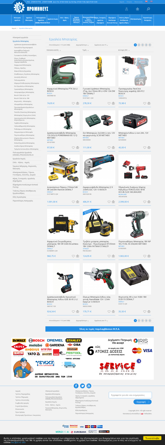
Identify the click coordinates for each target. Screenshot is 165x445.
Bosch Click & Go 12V (21, 95)
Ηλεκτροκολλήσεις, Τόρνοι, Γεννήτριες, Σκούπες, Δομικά (88, 19)
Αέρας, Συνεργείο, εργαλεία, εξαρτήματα (100, 20)
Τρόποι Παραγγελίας (22, 394)
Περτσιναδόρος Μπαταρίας (24, 135)
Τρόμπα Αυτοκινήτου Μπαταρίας (26, 149)
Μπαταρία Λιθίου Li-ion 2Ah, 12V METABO (133, 134)
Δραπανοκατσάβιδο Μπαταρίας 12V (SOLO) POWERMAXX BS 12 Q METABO (62, 135)
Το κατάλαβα (152, 438)
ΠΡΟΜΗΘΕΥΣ (30, 7)
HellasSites (148, 414)
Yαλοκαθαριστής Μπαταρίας (24, 126)
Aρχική (122, 2)
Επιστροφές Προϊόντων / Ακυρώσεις (28, 415)
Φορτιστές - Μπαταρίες (22, 101)
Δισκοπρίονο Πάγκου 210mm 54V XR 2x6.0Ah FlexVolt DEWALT (62, 188)
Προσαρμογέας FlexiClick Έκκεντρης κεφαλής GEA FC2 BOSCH (131, 91)
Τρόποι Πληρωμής (21, 397)
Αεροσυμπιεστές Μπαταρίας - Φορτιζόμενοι (25, 119)
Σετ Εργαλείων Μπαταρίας (24, 86)
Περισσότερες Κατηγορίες (147, 19)
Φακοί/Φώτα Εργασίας (22, 71)
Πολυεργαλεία (19, 80)
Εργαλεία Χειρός (53, 19)
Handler (148, 9)
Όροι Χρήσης (20, 412)
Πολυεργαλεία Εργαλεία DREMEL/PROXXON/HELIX (41, 20)
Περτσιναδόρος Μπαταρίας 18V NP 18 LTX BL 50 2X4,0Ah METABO (134, 242)
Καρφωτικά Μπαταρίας (22, 65)
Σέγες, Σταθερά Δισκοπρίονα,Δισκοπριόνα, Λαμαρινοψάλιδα (24, 60)
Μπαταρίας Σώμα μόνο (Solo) (25, 115)
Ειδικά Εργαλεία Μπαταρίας (24, 143)
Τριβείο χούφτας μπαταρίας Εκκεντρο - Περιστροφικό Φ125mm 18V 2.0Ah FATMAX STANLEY (99, 244)
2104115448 (47, 2)
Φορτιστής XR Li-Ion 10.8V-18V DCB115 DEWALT (132, 298)
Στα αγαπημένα (73, 103)
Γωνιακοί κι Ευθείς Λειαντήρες (25, 55)
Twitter (82, 385)
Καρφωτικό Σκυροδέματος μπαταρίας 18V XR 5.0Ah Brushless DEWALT (62, 244)
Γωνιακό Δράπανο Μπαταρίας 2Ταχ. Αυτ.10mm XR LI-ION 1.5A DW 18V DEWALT (99, 91)
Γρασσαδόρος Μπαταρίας (23, 89)
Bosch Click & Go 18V (21, 98)
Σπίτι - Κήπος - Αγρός (64, 19)
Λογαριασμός (126, 9)
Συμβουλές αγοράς (22, 403)
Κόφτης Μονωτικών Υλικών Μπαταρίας (24, 139)
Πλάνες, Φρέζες (20, 68)
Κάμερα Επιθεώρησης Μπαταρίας (26, 83)
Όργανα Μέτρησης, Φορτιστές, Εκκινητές (76, 19)
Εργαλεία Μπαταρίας (29, 19)
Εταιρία (129, 2)
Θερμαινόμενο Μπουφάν (23, 132)
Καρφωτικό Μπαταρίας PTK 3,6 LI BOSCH (62, 89)
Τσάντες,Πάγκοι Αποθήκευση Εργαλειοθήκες (124, 20)
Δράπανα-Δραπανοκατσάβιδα (25, 44)
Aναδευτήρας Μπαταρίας (23, 146)
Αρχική (14, 28)
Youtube (88, 385)
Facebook (76, 385)
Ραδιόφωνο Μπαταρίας (22, 129)
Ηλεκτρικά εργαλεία (17, 19)
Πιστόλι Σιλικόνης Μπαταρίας (25, 112)
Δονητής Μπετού (20, 77)
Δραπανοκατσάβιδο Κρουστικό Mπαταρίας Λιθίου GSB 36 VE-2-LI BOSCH (62, 299)
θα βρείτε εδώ (18, 442)
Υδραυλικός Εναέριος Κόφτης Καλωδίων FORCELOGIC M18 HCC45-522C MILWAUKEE (132, 189)
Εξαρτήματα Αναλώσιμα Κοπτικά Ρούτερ (112, 20)
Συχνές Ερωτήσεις (21, 406)
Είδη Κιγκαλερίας (135, 19)
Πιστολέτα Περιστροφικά (23, 47)
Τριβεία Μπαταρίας (21, 123)
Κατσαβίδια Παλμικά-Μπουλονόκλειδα (22, 51)
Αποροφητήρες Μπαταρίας (24, 92)
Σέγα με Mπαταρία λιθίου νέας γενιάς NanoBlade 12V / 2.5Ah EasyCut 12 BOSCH (97, 299)
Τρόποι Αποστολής (22, 400)
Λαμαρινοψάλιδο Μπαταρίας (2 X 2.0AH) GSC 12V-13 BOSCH (98, 188)
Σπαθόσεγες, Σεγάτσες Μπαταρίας (26, 74)
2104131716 (36, 2)
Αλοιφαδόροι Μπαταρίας (23, 104)
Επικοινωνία (138, 2)
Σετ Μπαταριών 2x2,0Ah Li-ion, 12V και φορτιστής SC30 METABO (99, 134)
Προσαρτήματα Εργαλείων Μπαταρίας (24, 108)
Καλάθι (137, 9)
